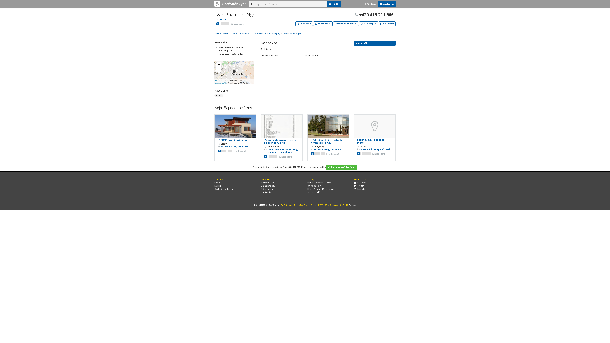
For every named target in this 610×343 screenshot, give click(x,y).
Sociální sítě (266, 192)
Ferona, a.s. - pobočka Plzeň (371, 141)
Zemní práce (274, 149)
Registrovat (387, 4)
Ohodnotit (305, 23)
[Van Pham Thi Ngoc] (234, 72)
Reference (219, 186)
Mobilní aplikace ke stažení (319, 182)
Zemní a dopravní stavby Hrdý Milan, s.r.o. (280, 141)
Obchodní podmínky (223, 189)
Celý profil (361, 43)
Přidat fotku (324, 23)
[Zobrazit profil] (235, 126)
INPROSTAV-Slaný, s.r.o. (232, 140)
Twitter (361, 186)
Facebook (361, 182)
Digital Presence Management (320, 189)
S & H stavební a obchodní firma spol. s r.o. (327, 141)
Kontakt (217, 182)
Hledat (335, 3)
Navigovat (388, 23)
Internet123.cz (267, 182)
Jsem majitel (369, 23)
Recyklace (286, 152)
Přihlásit (371, 4)
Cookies (352, 205)
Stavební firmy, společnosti (235, 146)
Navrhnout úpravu (347, 23)
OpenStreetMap (221, 83)
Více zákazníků (313, 192)
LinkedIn (361, 189)
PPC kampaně (267, 189)
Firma (223, 19)
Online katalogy (268, 186)
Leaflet (217, 80)
